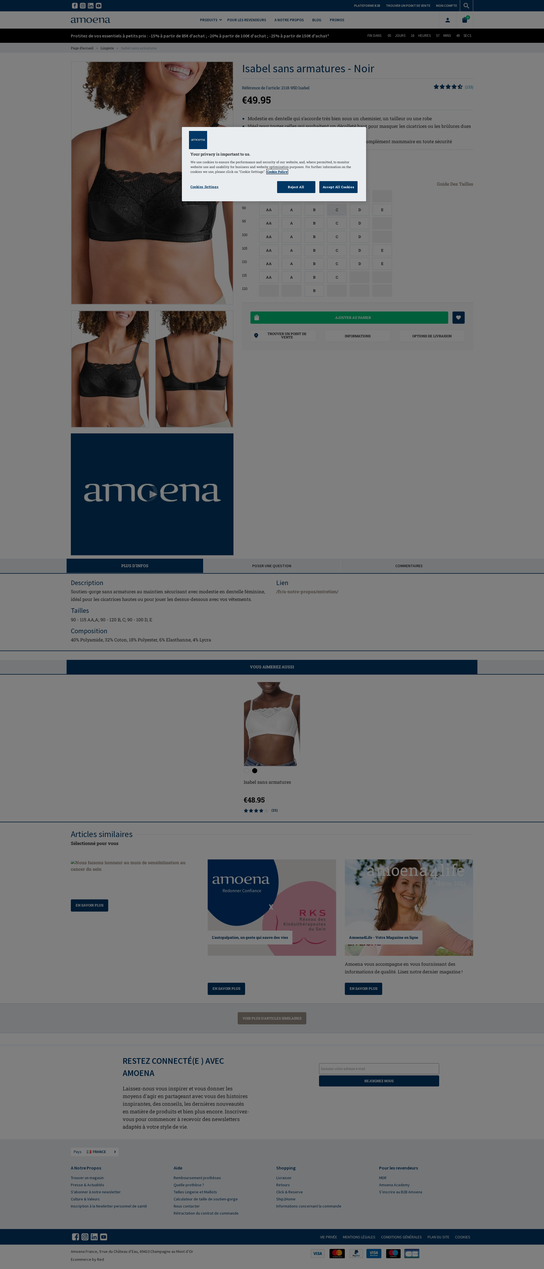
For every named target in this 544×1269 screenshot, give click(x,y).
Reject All (296, 187)
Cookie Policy (277, 172)
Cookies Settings (204, 187)
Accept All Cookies (338, 187)
